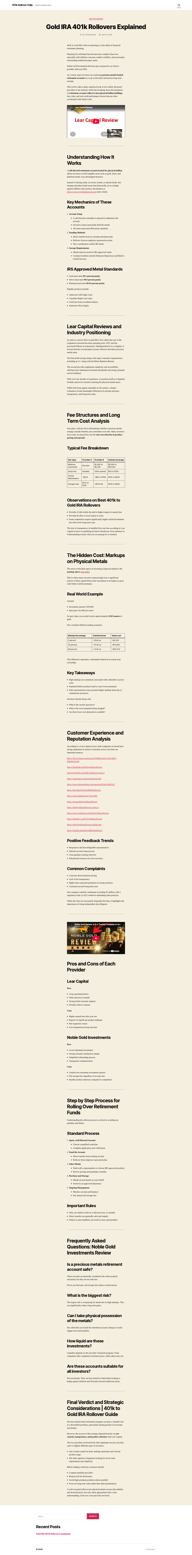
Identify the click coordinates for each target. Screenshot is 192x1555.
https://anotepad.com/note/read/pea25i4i (84, 778)
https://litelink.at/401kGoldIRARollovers (84, 830)
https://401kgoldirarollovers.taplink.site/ (84, 824)
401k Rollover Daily (22, 5)
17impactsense (90, 35)
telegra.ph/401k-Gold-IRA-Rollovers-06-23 (85, 773)
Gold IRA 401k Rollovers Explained (96, 27)
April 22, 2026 (107, 35)
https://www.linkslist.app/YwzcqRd (82, 796)
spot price (85, 572)
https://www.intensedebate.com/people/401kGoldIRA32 (91, 784)
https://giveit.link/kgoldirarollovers (82, 801)
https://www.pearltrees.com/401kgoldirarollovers (88, 813)
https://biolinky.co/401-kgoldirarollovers (84, 819)
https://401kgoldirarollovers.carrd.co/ (83, 807)
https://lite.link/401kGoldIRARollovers (84, 790)
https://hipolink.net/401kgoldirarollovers (84, 767)
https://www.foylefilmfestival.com (81, 192)
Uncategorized (96, 19)
